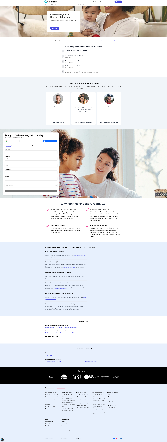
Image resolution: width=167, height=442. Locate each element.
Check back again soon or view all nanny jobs (105, 40)
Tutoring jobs (111, 397)
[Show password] (56, 178)
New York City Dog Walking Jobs (99, 395)
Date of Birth (8, 169)
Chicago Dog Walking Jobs (99, 398)
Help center (48, 423)
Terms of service (64, 438)
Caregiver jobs (111, 403)
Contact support (49, 421)
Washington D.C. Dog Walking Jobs (97, 407)
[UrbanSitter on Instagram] (116, 438)
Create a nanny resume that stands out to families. (56, 338)
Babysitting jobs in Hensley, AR (54, 361)
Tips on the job (48, 409)
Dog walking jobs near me (91, 361)
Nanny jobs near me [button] (81, 392)
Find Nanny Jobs (53, 5)
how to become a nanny (79, 255)
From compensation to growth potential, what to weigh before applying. (61, 327)
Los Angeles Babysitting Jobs (68, 400)
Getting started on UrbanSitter (52, 394)
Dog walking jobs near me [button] (98, 392)
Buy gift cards (48, 425)
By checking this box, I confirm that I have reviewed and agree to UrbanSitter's (29, 145)
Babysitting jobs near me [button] (66, 392)
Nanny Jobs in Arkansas (64, 5)
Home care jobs (111, 407)
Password (7, 176)
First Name (7, 149)
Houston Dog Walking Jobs (99, 404)
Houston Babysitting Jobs (67, 402)
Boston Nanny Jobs (81, 405)
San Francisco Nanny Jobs (83, 407)
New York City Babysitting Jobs (67, 395)
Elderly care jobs (112, 405)
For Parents (106, 1)
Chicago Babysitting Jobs (67, 398)
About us (63, 421)
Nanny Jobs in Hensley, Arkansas (79, 5)
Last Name (7, 156)
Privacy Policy (45, 145)
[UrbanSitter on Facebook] (113, 438)
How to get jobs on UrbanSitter (52, 397)
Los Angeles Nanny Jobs (82, 399)
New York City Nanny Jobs (83, 394)
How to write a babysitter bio (51, 401)
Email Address (8, 163)
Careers (62, 425)
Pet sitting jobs (111, 399)
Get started (54, 28)
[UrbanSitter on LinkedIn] (120, 438)
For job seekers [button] (61, 388)
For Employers (95, 1)
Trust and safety (64, 423)
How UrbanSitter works (50, 392)
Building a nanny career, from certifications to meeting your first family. (61, 332)
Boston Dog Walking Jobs (98, 410)
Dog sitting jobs (111, 401)
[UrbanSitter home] (51, 1)
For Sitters (101, 1)
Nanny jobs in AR (50, 355)
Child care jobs (111, 394)
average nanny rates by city (69, 267)
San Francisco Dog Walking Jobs (99, 412)
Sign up (118, 2)
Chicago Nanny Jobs (81, 397)
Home (46, 5)
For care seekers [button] (49, 388)
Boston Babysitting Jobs (67, 408)
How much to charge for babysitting (50, 403)
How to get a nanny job (50, 399)
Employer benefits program (67, 430)
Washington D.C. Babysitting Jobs (68, 405)
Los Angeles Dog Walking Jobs (98, 401)
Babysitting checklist (50, 406)
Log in (112, 1)
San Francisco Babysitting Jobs (67, 411)
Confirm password (9, 183)
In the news (63, 428)
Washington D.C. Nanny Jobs (83, 403)
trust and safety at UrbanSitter (60, 288)
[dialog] (2, 439)
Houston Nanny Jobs (82, 401)
